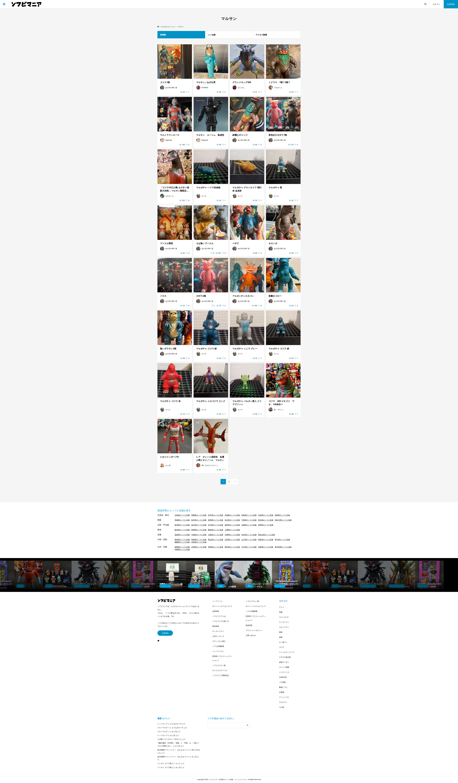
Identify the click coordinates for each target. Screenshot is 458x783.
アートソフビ (284, 697)
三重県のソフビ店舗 (232, 530)
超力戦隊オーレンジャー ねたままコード (173, 750)
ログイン (436, 4)
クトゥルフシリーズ (286, 652)
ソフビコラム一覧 (219, 665)
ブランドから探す (219, 641)
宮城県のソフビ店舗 (232, 515)
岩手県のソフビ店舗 (215, 515)
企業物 (281, 692)
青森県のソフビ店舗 (198, 515)
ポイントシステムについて (222, 606)
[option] (171, 575)
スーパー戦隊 (284, 667)
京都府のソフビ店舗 (198, 535)
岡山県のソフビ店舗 (215, 539)
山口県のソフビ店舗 (248, 539)
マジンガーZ (283, 617)
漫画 (280, 637)
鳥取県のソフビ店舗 (182, 539)
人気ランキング (218, 636)
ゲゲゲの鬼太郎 (285, 657)
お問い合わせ (251, 635)
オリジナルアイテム (219, 670)
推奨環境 (249, 625)
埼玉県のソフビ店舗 (232, 520)
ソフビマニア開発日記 (220, 675)
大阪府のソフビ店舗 (215, 535)
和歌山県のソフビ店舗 (266, 535)
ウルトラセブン (163, 727)
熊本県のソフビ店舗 (232, 547)
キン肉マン (283, 642)
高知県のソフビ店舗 (198, 542)
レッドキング (162, 724)
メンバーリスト (218, 651)
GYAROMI (283, 677)
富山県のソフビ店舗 (198, 525)
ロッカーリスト (218, 631)
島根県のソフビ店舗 (198, 539)
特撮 (280, 612)
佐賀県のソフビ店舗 (198, 547)
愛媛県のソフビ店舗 (182, 542)
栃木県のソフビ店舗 (198, 520)
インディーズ (284, 672)
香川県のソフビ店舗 (282, 539)
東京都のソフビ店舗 (265, 520)
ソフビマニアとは (219, 616)
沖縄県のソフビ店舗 (182, 549)
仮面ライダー (284, 662)
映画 (280, 632)
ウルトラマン (284, 627)
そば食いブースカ (164, 739)
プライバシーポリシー (254, 630)
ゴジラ (281, 647)
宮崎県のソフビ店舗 (265, 547)
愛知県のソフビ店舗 (215, 530)
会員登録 (451, 4)
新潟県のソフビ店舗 (182, 525)
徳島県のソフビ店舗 (265, 539)
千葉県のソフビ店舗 (248, 520)
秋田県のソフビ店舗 (248, 515)
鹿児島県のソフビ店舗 (283, 547)
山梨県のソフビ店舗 (248, 525)
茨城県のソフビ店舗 (182, 520)
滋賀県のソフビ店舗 (182, 535)
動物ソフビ (283, 687)
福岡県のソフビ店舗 (182, 547)
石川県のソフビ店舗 (215, 525)
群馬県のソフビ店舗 (215, 520)
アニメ (281, 607)
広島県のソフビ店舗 (232, 539)
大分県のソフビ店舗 (248, 547)
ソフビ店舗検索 (218, 646)
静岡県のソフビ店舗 (198, 530)
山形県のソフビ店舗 (265, 515)
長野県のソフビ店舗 (265, 525)
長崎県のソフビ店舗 (215, 547)
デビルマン (283, 702)
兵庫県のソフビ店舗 (232, 535)
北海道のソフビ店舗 (182, 515)
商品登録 (215, 626)
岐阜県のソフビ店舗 (182, 530)
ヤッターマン (284, 622)
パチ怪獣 (282, 682)
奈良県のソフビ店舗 (248, 535)
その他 (281, 707)
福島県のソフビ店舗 (282, 515)
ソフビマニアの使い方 (220, 621)
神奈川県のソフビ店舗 (283, 520)
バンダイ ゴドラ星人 (165, 763)
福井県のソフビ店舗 (232, 525)
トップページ (217, 601)
